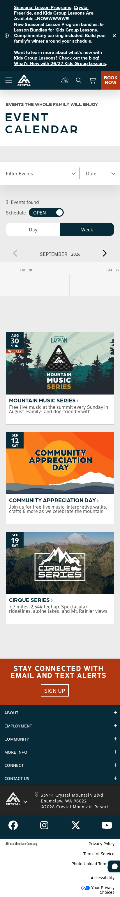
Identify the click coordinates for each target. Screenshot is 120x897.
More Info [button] (15, 752)
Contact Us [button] (16, 778)
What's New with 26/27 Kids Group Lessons (60, 63)
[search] (78, 80)
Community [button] (16, 739)
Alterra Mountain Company (22, 843)
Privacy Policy (101, 844)
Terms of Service (98, 853)
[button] (40, 173)
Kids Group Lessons (64, 13)
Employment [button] (18, 726)
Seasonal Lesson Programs (42, 7)
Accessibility (102, 877)
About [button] (11, 712)
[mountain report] (64, 80)
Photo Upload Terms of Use (92, 865)
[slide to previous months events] (15, 253)
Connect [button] (14, 765)
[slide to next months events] (104, 253)
